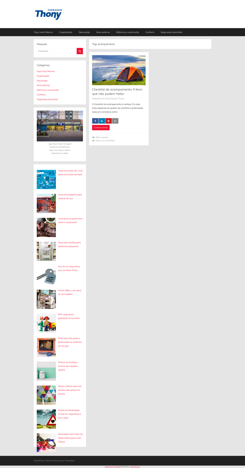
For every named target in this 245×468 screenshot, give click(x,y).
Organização (65, 32)
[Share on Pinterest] (108, 121)
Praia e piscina (102, 137)
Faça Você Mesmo (43, 32)
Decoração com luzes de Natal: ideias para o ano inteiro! (70, 438)
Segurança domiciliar (171, 32)
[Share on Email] (115, 121)
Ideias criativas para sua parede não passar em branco (69, 390)
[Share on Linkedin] (102, 121)
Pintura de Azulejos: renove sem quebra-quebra (68, 366)
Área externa (103, 32)
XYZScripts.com (135, 467)
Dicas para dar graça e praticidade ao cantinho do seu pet (70, 342)
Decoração (84, 32)
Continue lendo (101, 127)
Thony (121, 98)
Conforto (149, 32)
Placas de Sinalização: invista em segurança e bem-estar (69, 414)
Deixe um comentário (105, 140)
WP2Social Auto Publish (113, 467)
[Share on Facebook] (95, 121)
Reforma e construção (127, 32)
